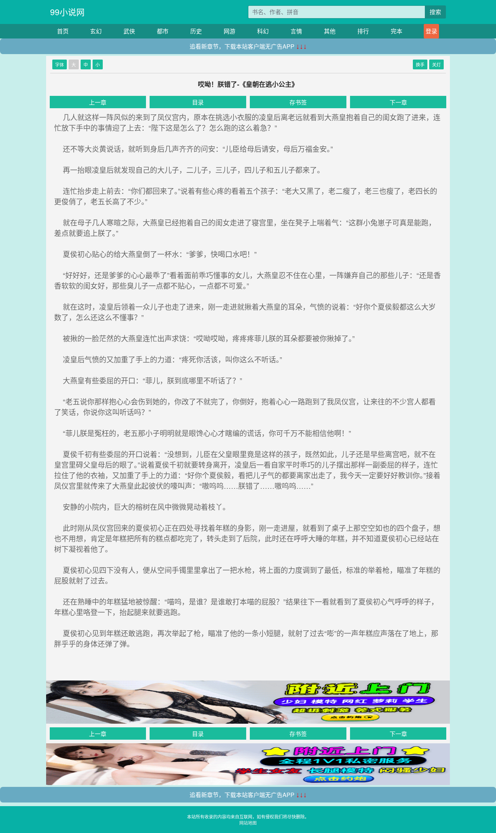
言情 (296, 31)
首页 (63, 31)
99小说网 (67, 12)
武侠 (129, 31)
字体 (59, 64)
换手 (420, 64)
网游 (229, 31)
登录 (431, 31)
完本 (396, 31)
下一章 (398, 102)
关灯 (436, 64)
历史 (196, 31)
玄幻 (96, 31)
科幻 (263, 31)
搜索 (435, 12)
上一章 (97, 102)
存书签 (298, 102)
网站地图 (248, 823)
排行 (363, 31)
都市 (162, 31)
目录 (198, 102)
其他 (330, 31)
